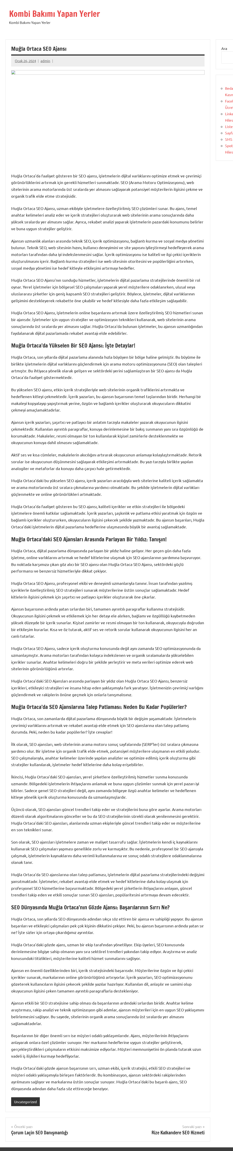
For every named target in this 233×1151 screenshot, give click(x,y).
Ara (224, 48)
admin (45, 61)
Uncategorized (25, 1102)
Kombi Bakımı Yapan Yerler (54, 14)
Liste (229, 126)
